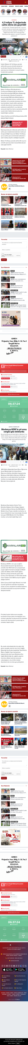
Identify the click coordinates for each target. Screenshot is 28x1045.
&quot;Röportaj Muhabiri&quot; (16, 186)
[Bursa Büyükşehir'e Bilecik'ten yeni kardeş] (7, 729)
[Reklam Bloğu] (14, 348)
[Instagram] (9, 966)
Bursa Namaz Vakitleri (6, 980)
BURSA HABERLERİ (14, 427)
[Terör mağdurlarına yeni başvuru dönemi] (7, 224)
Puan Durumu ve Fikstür (6, 984)
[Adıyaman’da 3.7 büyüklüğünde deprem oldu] (21, 199)
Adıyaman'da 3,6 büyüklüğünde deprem (6, 205)
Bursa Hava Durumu (20, 976)
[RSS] (26, 966)
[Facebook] (2, 966)
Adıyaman (13, 296)
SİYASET (9, 994)
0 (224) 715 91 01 (6, 378)
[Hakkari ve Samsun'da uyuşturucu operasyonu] (21, 211)
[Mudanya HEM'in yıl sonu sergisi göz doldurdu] (14, 452)
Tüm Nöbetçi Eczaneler (15, 394)
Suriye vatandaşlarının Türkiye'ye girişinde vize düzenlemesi (18, 280)
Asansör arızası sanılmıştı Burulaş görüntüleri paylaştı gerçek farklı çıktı (21, 722)
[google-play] (20, 970)
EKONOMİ (4, 994)
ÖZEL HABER (10, 995)
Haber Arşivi (19, 988)
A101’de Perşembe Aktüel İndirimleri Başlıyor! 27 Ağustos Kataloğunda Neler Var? (18, 273)
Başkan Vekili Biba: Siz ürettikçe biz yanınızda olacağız (19, 747)
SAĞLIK (13, 994)
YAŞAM (12, 270)
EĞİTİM (17, 994)
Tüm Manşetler (19, 984)
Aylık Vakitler (4, 421)
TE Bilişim (17, 999)
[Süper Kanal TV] (8, 2)
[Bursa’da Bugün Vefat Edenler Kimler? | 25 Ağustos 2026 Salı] (7, 717)
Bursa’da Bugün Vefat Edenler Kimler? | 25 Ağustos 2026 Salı (5, 722)
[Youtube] (14, 966)
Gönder (4, 259)
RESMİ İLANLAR (17, 995)
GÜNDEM (11, 6)
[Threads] (19, 966)
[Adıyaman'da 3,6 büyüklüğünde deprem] (7, 199)
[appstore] (8, 970)
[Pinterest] (7, 966)
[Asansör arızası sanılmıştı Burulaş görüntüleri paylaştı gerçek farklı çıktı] (21, 717)
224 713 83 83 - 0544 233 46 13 (14, 958)
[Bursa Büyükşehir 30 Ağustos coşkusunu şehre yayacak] (7, 741)
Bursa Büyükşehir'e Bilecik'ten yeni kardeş (6, 735)
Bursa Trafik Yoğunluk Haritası (20, 980)
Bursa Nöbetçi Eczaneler (6, 976)
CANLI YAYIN (4, 6)
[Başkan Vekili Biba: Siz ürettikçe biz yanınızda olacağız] (21, 741)
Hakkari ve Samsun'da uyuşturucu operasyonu (20, 216)
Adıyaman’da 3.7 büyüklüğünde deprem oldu (21, 205)
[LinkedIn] (12, 966)
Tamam (17, 1043)
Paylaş (4, 56)
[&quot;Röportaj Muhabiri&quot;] (4, 186)
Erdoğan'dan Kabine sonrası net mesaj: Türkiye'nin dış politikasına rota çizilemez (7, 217)
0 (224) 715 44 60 (6, 386)
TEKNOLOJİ (22, 994)
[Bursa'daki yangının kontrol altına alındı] (21, 729)
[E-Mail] (9, 189)
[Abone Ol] (26, 56)
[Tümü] (26, 267)
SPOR (25, 992)
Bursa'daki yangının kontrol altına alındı (20, 735)
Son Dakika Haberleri (8, 988)
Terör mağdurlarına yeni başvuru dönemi (6, 229)
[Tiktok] (16, 966)
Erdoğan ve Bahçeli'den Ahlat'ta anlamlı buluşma (20, 229)
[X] (5, 966)
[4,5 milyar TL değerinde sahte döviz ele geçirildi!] (14, 46)
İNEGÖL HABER (19, 6)
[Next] (21, 966)
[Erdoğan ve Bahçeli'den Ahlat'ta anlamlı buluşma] (21, 224)
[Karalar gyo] (14, 80)
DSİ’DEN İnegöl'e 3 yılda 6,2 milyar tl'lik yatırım (18, 292)
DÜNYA (12, 277)
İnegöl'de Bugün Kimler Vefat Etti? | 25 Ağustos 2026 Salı (18, 306)
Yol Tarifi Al (14, 378)
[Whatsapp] (23, 966)
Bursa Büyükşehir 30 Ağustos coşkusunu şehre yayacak (6, 747)
